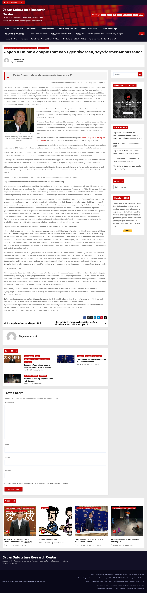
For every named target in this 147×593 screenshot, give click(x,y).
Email (7, 457)
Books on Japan (9, 48)
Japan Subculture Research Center (29, 557)
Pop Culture (28, 362)
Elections (80, 356)
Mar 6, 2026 (28, 370)
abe (114, 15)
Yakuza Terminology (109, 29)
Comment (9, 403)
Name (7, 445)
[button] (137, 34)
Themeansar (41, 581)
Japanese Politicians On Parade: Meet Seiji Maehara (91, 360)
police (135, 15)
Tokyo (119, 15)
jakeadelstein (19, 59)
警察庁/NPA (80, 34)
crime (37, 356)
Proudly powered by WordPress (13, 581)
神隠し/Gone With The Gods (61, 34)
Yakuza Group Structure (68, 29)
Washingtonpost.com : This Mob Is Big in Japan (105, 34)
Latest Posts (31, 29)
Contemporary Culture (22, 48)
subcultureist (38, 370)
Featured (33, 48)
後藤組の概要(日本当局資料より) (15, 34)
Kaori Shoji (38, 384)
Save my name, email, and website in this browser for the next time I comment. (37, 483)
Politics (46, 48)
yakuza (109, 15)
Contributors (18, 29)
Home (7, 29)
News (40, 48)
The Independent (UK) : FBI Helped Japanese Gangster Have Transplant (89, 39)
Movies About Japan (43, 359)
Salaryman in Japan (121, 143)
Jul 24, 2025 (81, 364)
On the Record (97, 356)
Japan (103, 15)
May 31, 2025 (28, 384)
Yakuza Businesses (47, 29)
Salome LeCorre (92, 364)
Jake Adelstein (127, 15)
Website (7, 470)
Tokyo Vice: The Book (39, 34)
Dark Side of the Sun (30, 359)
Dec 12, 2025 (46, 543)
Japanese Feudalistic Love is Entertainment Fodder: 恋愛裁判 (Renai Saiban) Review (38, 367)
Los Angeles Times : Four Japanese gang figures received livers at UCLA (32, 39)
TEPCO (141, 15)
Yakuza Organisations (89, 29)
